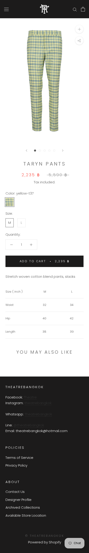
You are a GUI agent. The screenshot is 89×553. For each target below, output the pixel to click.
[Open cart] (83, 9)
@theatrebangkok (28, 425)
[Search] (75, 9)
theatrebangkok (38, 403)
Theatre (30, 397)
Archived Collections (22, 507)
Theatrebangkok (38, 414)
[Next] (62, 151)
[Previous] (26, 151)
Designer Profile (18, 499)
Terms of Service (19, 457)
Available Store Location (25, 515)
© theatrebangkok (44, 536)
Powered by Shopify (44, 542)
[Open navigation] (6, 9)
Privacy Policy (16, 465)
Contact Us (15, 491)
